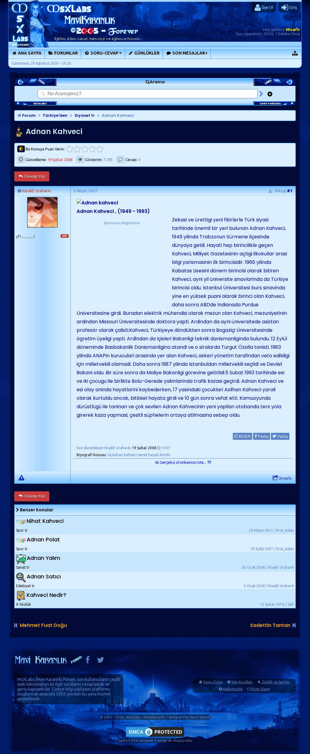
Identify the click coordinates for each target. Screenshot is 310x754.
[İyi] (92, 149)
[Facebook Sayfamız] (87, 661)
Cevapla (285, 478)
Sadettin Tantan (270, 625)
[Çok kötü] (69, 149)
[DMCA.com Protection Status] (155, 737)
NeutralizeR (200, 717)
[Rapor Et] (21, 477)
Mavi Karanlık (49, 679)
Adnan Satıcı (44, 576)
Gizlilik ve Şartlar (276, 682)
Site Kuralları (242, 682)
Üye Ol (267, 7)
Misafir (293, 29)
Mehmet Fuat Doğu (43, 625)
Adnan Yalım (43, 558)
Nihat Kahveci (45, 521)
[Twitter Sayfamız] (100, 661)
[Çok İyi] (100, 149)
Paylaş (263, 436)
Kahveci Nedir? (46, 595)
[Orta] (84, 149)
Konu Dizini (213, 682)
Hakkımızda (232, 689)
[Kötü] (77, 149)
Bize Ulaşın (261, 689)
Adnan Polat (43, 539)
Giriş (292, 7)
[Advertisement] (122, 264)
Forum (28, 115)
